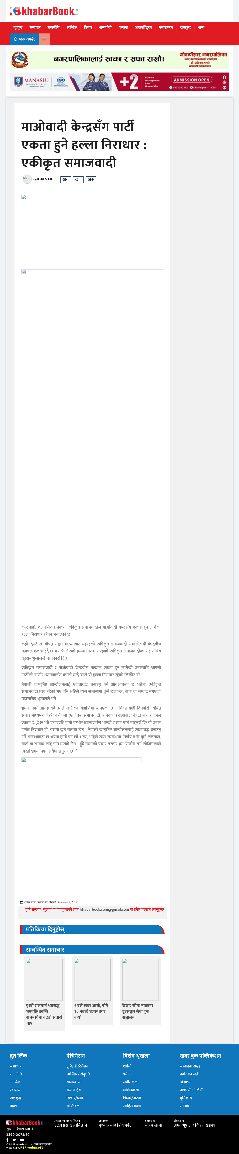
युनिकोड (186, 1098)
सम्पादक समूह (190, 1066)
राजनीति (54, 27)
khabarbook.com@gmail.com (105, 909)
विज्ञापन (185, 1082)
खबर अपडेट (27, 39)
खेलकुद (185, 27)
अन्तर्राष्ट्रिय (143, 27)
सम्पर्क (184, 1106)
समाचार (35, 27)
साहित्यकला (132, 1106)
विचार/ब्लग (75, 1098)
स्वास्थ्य (15, 1090)
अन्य (201, 27)
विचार (88, 27)
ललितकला (131, 1090)
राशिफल (73, 1106)
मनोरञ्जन (166, 27)
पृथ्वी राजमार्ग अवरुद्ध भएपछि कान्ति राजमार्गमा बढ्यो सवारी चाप (44, 1014)
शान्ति (127, 1066)
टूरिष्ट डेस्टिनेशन (77, 1066)
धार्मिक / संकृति (78, 1074)
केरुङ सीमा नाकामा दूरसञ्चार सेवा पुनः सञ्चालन (137, 1011)
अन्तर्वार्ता (105, 27)
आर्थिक (72, 27)
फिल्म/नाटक (132, 1098)
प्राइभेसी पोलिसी (191, 1090)
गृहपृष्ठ (18, 27)
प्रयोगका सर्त (189, 1074)
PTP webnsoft (31, 1147)
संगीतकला (131, 1082)
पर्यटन (127, 1074)
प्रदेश (13, 1106)
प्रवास (123, 27)
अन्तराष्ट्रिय (74, 1090)
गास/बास (74, 1082)
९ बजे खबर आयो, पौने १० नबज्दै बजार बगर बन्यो (91, 1011)
